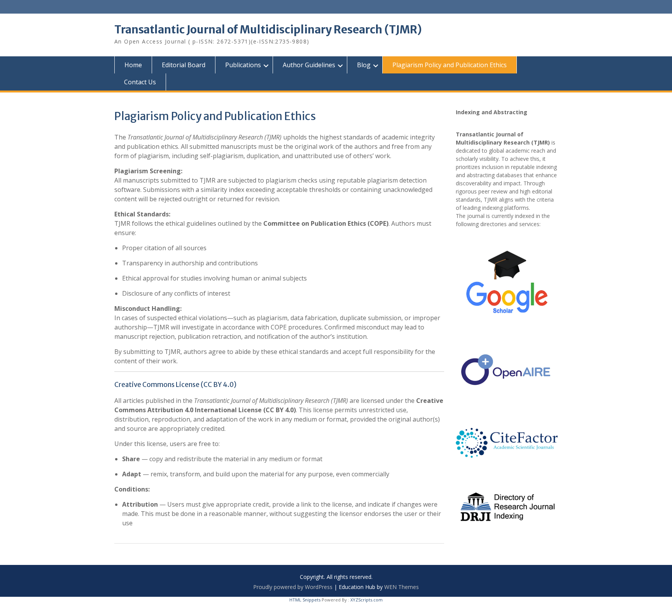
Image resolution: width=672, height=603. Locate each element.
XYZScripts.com (366, 600)
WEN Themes (401, 587)
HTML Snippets (304, 600)
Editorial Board (183, 65)
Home (133, 65)
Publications (243, 65)
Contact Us (140, 82)
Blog (364, 65)
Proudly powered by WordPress (292, 587)
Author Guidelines (309, 65)
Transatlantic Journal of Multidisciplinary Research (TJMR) (268, 30)
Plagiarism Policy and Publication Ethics (449, 65)
